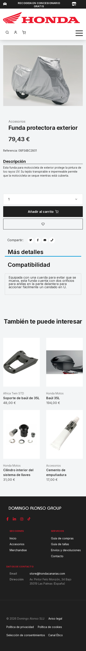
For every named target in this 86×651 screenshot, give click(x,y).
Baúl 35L (53, 398)
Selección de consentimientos (25, 635)
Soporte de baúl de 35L (21, 398)
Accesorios (16, 121)
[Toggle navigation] (79, 33)
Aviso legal (55, 618)
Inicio (13, 538)
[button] (43, 224)
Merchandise (18, 550)
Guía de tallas (60, 544)
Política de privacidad (20, 627)
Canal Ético (55, 635)
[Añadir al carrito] (21, 380)
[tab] (43, 252)
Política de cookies (50, 627)
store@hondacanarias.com (47, 573)
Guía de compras (62, 538)
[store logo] (41, 18)
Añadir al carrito (41, 212)
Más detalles (25, 251)
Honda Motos (55, 393)
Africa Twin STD (13, 393)
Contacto (57, 556)
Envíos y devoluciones (66, 550)
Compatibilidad (29, 264)
